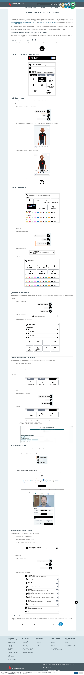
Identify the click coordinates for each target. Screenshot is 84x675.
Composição (10, 645)
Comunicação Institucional (12, 652)
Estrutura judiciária (11, 642)
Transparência (61, 0)
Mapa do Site (73, 0)
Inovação (66, 642)
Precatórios (38, 642)
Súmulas (37, 645)
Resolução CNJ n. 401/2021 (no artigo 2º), (47, 22)
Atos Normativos (39, 641)
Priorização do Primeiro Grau (27, 652)
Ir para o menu (18, 0)
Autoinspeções (24, 642)
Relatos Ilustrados (54, 648)
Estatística (67, 639)
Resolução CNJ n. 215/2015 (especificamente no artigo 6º (23, 22)
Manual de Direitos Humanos (27, 648)
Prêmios (9, 649)
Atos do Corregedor (25, 641)
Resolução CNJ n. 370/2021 (17, 23)
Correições (24, 643)
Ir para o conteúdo (11, 0)
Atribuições (24, 639)
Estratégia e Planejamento (70, 641)
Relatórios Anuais (25, 653)
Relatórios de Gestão (11, 658)
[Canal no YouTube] (54, 4)
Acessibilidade (67, 0)
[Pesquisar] (51, 4)
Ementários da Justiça (40, 643)
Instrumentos (53, 646)
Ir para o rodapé (25, 0)
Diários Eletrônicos (39, 639)
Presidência (10, 646)
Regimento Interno (11, 656)
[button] (31, 8)
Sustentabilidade (68, 643)
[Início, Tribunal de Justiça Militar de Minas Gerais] (16, 4)
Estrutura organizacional (12, 643)
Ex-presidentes (10, 648)
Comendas (10, 650)
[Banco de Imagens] (57, 4)
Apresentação (53, 639)
